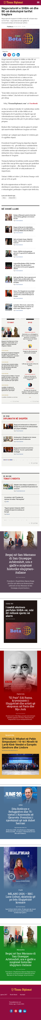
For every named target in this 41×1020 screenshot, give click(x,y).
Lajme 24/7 (3, 994)
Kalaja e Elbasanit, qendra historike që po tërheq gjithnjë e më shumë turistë (24, 216)
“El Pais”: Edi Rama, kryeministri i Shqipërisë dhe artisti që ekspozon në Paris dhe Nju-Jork (20, 703)
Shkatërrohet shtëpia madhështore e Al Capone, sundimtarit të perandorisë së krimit (26, 486)
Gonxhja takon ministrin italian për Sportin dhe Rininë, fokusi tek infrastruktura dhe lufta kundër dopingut (10, 367)
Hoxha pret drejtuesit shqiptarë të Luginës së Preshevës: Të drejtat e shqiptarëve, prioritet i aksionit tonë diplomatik (10, 355)
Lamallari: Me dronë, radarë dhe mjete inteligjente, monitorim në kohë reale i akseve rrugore (24, 306)
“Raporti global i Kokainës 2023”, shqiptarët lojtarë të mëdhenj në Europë (14, 510)
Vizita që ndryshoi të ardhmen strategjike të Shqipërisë (30, 377)
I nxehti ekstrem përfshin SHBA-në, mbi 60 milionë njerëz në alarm (19, 612)
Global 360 (12, 198)
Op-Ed (30, 322)
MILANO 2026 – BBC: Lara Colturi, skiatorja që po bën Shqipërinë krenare (20, 898)
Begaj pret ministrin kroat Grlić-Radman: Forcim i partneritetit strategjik (24, 450)
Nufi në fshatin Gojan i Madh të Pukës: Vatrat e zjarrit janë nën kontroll (23, 241)
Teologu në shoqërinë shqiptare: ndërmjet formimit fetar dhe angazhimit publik (30, 391)
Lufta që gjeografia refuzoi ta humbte (30, 364)
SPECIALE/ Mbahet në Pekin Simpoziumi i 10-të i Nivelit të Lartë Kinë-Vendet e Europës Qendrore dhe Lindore (20, 743)
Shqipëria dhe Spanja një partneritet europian (30, 352)
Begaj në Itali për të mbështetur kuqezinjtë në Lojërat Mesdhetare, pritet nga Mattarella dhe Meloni (24, 228)
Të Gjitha (15, 401)
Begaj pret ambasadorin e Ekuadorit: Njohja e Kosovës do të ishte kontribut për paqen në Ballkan (25, 426)
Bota (4, 198)
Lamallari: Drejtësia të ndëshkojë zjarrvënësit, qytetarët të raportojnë (8, 389)
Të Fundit (10, 322)
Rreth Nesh (13, 994)
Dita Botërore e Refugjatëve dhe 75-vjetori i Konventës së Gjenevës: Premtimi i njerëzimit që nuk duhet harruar (30, 337)
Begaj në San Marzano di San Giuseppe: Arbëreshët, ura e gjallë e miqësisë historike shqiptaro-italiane (10, 344)
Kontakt (22, 994)
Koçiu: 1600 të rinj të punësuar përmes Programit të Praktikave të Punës (24, 253)
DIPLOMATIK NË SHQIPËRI (15, 417)
